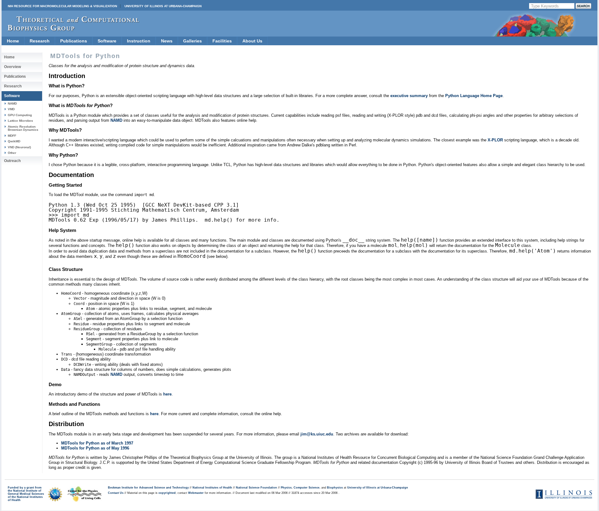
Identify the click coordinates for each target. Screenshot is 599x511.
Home (13, 40)
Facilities (222, 40)
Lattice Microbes (20, 120)
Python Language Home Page (474, 95)
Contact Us (116, 492)
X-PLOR (495, 140)
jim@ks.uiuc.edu (316, 434)
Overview (12, 67)
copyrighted (167, 492)
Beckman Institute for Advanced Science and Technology (148, 487)
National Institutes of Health (212, 487)
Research (40, 40)
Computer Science (306, 487)
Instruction (138, 40)
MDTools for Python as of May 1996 (95, 448)
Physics (286, 487)
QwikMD (14, 141)
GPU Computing (20, 115)
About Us (252, 40)
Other (12, 153)
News (167, 40)
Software (107, 40)
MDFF (12, 135)
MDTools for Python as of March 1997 (97, 443)
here (167, 394)
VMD (11, 109)
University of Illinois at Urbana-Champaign (163, 6)
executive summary (409, 95)
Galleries (192, 40)
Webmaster (196, 492)
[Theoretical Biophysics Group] (70, 29)
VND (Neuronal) (19, 147)
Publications (73, 40)
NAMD (12, 103)
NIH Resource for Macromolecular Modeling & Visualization (62, 6)
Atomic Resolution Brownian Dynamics (23, 128)
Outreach (12, 161)
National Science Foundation (256, 487)
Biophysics (335, 487)
